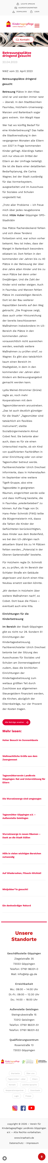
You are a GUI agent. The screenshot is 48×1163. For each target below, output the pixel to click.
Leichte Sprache (28, 4)
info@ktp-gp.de (27, 974)
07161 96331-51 (29, 1024)
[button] (4, 1158)
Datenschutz (16, 1143)
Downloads (22, 11)
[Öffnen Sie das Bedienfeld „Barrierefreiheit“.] (41, 1156)
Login (36, 11)
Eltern (35, 1079)
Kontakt (24, 39)
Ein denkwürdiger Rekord (16, 905)
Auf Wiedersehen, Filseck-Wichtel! (21, 873)
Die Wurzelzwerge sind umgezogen (21, 798)
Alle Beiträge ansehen (14, 722)
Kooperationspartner (27, 8)
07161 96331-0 (29, 968)
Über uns (30, 1073)
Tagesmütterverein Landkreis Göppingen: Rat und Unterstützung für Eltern (23, 779)
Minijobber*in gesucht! (15, 889)
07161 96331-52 (29, 1030)
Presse (28, 1096)
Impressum (32, 1143)
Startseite (15, 1073)
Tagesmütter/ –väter (17, 1079)
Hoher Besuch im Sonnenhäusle (20, 740)
